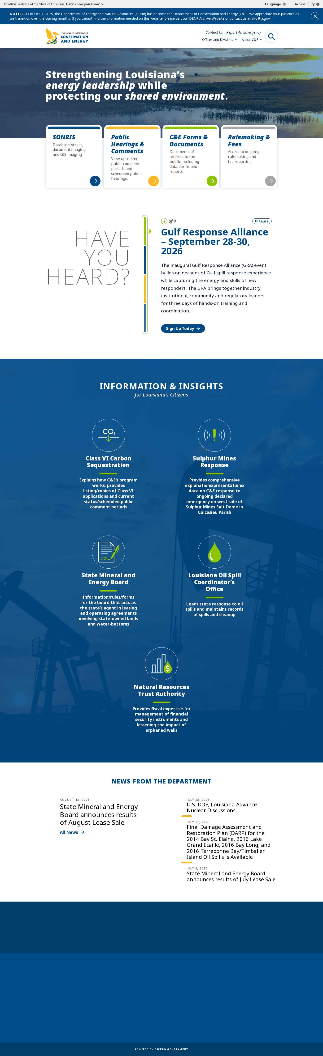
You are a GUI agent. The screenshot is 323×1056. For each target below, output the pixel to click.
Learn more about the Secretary (176, 935)
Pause (263, 221)
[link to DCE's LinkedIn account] (244, 1015)
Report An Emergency (243, 32)
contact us (244, 992)
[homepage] (67, 36)
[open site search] (271, 36)
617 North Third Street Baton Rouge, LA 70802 (68, 1000)
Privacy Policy (159, 1016)
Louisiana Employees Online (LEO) (177, 996)
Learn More (177, 288)
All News (69, 832)
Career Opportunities (166, 975)
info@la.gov (261, 18)
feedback (242, 1002)
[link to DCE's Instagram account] (255, 1015)
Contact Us (214, 32)
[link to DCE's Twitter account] (267, 1015)
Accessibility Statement (167, 1023)
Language (273, 4)
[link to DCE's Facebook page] (232, 1015)
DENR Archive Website (206, 18)
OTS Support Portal (164, 1003)
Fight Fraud (157, 1010)
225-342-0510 (64, 1010)
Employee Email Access (167, 989)
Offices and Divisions (217, 40)
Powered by (161, 1049)
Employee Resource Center (170, 982)
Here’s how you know (83, 4)
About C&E (250, 40)
